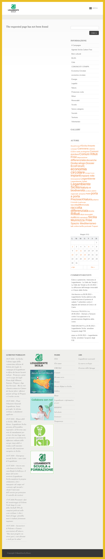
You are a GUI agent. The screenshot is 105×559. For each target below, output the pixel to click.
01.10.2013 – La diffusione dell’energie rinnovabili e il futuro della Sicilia (84, 287)
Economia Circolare (78, 71)
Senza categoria (77, 109)
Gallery (57, 391)
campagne (74, 149)
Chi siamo (58, 363)
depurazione (82, 157)
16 (72, 255)
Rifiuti (73, 96)
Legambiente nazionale (86, 359)
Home (56, 395)
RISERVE (58, 407)
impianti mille (87, 176)
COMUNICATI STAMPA (80, 67)
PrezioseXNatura (81, 199)
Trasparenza (58, 421)
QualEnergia (82, 202)
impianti (76, 175)
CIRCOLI (57, 368)
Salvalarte (58, 412)
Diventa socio (59, 377)
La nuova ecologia (85, 363)
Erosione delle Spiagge (86, 368)
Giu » (93, 267)
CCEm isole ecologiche (80, 152)
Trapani (95, 226)
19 (85, 255)
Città (73, 62)
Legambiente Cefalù (79, 181)
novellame (88, 191)
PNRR (88, 194)
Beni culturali (76, 54)
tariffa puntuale (85, 226)
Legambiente (88, 178)
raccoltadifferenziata (80, 205)
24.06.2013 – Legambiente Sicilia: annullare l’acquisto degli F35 (83, 328)
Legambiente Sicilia (81, 185)
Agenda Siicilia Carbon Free (81, 50)
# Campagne (76, 45)
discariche (91, 160)
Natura (73, 88)
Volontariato (75, 122)
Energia (74, 79)
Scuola (74, 105)
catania (92, 149)
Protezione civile (77, 92)
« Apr (73, 267)
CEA (56, 359)
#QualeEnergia (75, 146)
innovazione (75, 179)
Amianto (91, 146)
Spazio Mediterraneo (83, 223)
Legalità (74, 83)
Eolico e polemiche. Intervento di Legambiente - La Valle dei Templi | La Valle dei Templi (84, 282)
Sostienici (57, 416)
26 (85, 259)
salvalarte (84, 218)
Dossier (90, 163)
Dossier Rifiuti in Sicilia (63, 386)
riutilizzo (75, 217)
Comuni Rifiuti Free (84, 155)
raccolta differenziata (79, 209)
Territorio (74, 117)
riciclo (91, 211)
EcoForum (77, 166)
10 (76, 251)
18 (81, 255)
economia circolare (78, 75)
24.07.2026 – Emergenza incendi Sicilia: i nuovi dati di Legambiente (16, 458)
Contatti (57, 372)
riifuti (82, 214)
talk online (75, 226)
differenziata (78, 160)
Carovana (83, 148)
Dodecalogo (78, 163)
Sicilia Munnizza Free (84, 218)
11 (81, 251)
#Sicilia (83, 146)
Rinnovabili (75, 100)
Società (74, 113)
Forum (92, 173)
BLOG (73, 58)
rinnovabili (88, 214)
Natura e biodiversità (81, 189)
